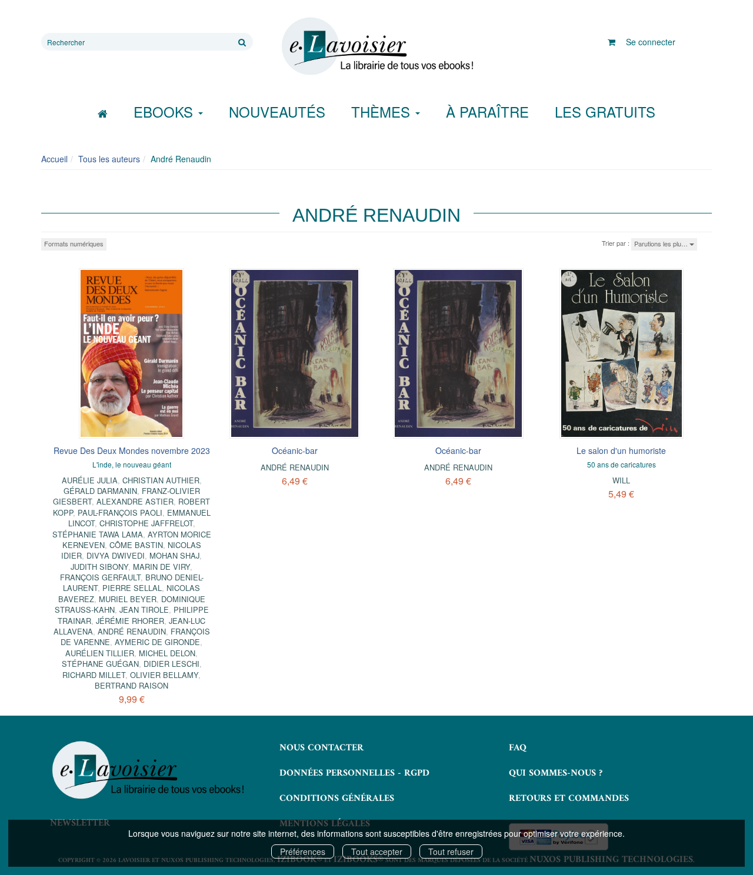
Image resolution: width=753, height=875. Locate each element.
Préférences (302, 851)
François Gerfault (100, 577)
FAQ (518, 748)
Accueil (54, 159)
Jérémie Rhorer (130, 620)
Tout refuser (451, 851)
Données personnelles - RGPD (354, 773)
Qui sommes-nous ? (555, 773)
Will (621, 480)
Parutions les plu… (661, 243)
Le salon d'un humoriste (621, 450)
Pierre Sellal (132, 587)
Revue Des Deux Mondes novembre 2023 (132, 450)
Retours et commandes (569, 798)
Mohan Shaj (174, 555)
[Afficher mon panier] (611, 42)
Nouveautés (277, 111)
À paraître (487, 111)
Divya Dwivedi (115, 555)
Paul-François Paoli (120, 512)
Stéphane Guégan (100, 663)
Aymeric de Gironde (157, 641)
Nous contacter (321, 748)
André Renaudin (132, 631)
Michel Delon (167, 653)
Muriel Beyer (127, 599)
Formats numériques (74, 243)
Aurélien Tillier (99, 653)
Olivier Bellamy (164, 674)
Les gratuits (605, 111)
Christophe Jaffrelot (146, 523)
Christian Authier (160, 480)
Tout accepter (376, 851)
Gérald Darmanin (100, 490)
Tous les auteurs (109, 159)
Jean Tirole (144, 609)
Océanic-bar (295, 450)
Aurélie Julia (90, 480)
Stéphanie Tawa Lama (97, 534)
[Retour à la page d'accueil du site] (376, 46)
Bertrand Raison (131, 685)
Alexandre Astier (135, 501)
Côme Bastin (136, 544)
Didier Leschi (171, 663)
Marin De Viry (161, 566)
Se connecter (650, 42)
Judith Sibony (99, 566)
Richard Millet (93, 674)
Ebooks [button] (165, 111)
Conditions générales (336, 798)
